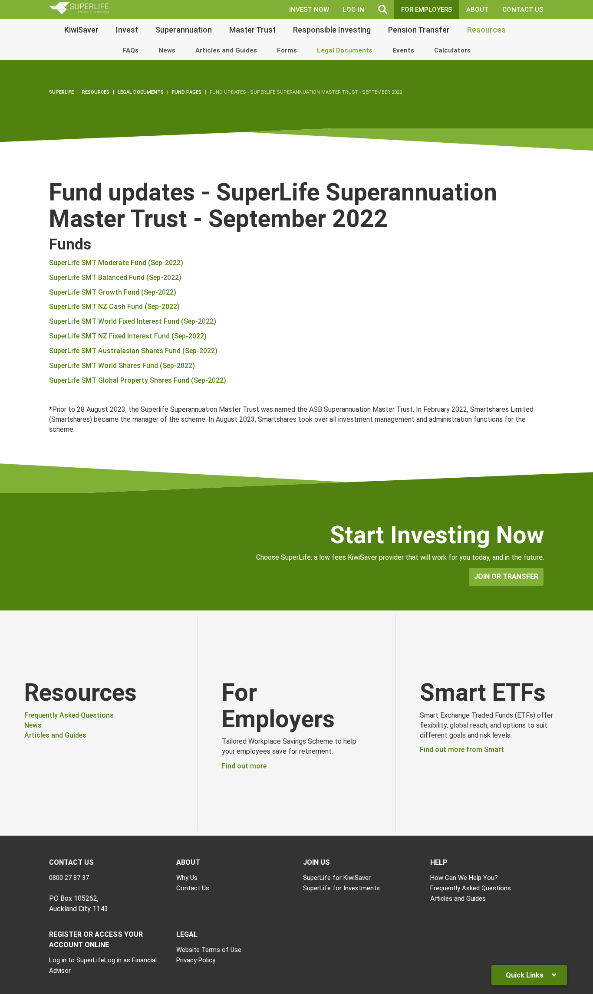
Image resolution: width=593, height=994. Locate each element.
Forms (287, 50)
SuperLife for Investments (341, 888)
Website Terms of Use (208, 950)
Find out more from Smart (462, 749)
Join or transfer (506, 576)
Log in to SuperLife (76, 960)
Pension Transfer (419, 29)
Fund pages (186, 92)
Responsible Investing (332, 29)
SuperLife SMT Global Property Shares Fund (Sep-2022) (137, 380)
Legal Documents (344, 50)
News (166, 50)
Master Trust (252, 29)
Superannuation (183, 29)
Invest (127, 29)
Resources (486, 29)
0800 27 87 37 (69, 878)
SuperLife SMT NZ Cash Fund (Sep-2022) (114, 306)
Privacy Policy (195, 960)
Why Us (187, 878)
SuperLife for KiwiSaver (337, 878)
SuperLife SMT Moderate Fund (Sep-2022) (116, 263)
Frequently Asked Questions (69, 715)
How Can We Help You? (464, 878)
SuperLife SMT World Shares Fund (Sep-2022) (122, 365)
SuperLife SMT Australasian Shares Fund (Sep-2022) (133, 351)
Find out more (244, 766)
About (477, 9)
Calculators (452, 50)
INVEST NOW (309, 9)
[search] (382, 9)
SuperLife (61, 92)
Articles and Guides (226, 50)
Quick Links (525, 975)
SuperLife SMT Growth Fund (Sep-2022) (112, 292)
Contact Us (523, 9)
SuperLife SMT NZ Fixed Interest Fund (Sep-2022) (128, 336)
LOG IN (353, 9)
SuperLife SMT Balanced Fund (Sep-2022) (115, 277)
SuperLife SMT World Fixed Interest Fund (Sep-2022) (132, 321)
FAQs (130, 50)
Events (403, 50)
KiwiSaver (81, 29)
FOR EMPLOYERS (426, 9)
